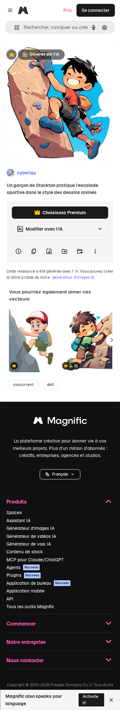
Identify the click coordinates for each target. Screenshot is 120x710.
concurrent (23, 384)
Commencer (21, 623)
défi (50, 384)
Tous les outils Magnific (30, 606)
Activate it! (90, 699)
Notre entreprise (26, 641)
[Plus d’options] (95, 251)
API (9, 599)
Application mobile (25, 591)
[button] (60, 474)
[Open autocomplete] (14, 27)
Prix (67, 10)
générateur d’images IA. (73, 277)
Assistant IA (18, 520)
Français (60, 474)
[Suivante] (111, 340)
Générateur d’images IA (30, 528)
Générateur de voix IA (28, 544)
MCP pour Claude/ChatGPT (35, 560)
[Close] (111, 700)
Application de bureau (37, 583)
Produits (16, 501)
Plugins (22, 575)
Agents (22, 567)
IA (76, 271)
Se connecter (96, 10)
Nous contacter (25, 660)
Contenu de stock (24, 552)
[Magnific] (60, 422)
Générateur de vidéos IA (31, 536)
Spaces (14, 512)
